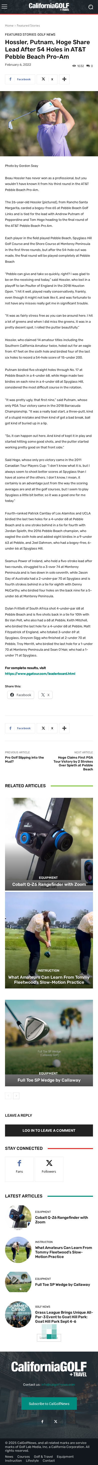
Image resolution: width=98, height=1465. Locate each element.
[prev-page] (8, 1096)
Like (19, 1160)
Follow (49, 1160)
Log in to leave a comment (49, 1130)
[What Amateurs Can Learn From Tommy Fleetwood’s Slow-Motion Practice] (49, 940)
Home (9, 25)
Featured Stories (28, 25)
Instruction (48, 970)
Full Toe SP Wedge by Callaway (49, 1080)
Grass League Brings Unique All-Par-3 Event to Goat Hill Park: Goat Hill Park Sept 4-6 (64, 1317)
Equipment (48, 877)
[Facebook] (42, 1422)
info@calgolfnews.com (58, 1384)
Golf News (46, 34)
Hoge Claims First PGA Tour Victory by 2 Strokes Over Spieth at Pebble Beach (73, 763)
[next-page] (16, 1096)
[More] (64, 79)
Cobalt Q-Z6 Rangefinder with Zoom (49, 884)
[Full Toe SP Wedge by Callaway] (49, 1038)
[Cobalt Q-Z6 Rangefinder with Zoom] (49, 842)
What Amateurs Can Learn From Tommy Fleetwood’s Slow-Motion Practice (49, 980)
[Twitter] (56, 1422)
